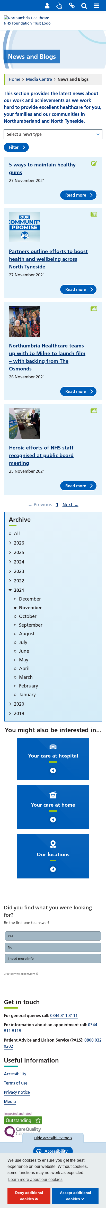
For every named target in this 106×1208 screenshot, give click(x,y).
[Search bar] (84, 5)
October (28, 616)
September (30, 625)
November (30, 608)
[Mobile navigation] (96, 5)
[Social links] (71, 5)
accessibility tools (53, 1138)
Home (14, 79)
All (17, 533)
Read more (75, 195)
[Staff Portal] (47, 5)
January (27, 694)
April (24, 668)
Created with (19, 973)
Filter (14, 147)
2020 (19, 704)
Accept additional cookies (71, 1197)
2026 (19, 543)
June (24, 651)
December (30, 599)
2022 (19, 581)
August (26, 634)
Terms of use (16, 1083)
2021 (19, 590)
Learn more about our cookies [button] (35, 1179)
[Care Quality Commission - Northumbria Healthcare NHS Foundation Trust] (23, 1125)
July (23, 642)
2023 (19, 571)
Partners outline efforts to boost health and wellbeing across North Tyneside (48, 259)
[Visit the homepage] (29, 20)
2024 (19, 562)
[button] (53, 936)
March (26, 677)
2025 (19, 552)
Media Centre (39, 79)
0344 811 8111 (64, 1015)
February (28, 686)
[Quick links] (59, 5)
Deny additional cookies (25, 1197)
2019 (19, 713)
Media (10, 1101)
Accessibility (15, 1073)
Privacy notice (17, 1092)
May (23, 660)
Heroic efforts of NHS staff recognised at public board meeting (41, 455)
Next (69, 504)
